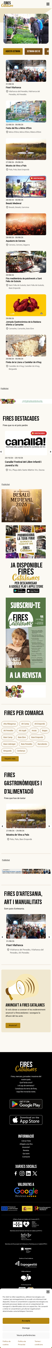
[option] (26, 449)
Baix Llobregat (9, 744)
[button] (48, 1291)
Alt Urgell (22, 730)
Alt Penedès (8, 730)
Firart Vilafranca (13, 87)
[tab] (13, 51)
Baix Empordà (37, 737)
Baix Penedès (26, 744)
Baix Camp (7, 737)
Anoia (34, 730)
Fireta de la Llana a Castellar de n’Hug (23, 362)
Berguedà (7, 751)
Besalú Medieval (13, 203)
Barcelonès (42, 744)
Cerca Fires (26, 1141)
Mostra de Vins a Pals (16, 165)
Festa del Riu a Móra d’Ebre (18, 128)
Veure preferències (26, 1335)
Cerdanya (21, 751)
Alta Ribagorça (9, 724)
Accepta (26, 1320)
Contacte (26, 1157)
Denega (26, 1328)
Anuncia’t (13, 1025)
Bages (44, 730)
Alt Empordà (40, 724)
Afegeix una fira (26, 1144)
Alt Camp (25, 724)
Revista (26, 1150)
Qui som (26, 1153)
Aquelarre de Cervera (15, 241)
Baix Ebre (22, 737)
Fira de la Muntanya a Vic (18, 461)
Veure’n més (10, 759)
